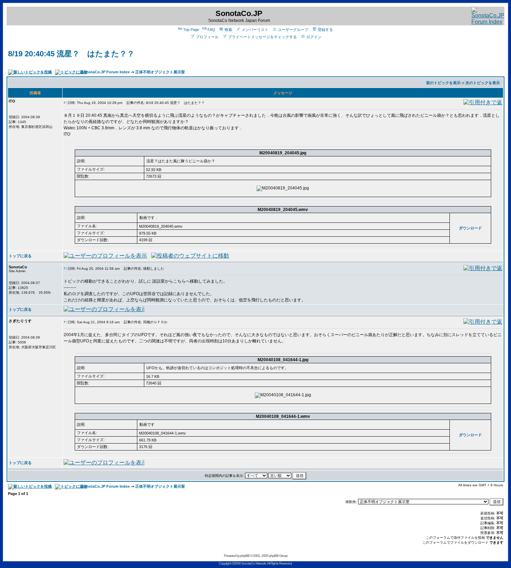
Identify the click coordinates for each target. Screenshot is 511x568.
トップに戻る (20, 256)
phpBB (245, 556)
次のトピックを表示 (482, 83)
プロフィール (207, 37)
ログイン (314, 37)
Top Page (191, 29)
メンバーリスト (255, 29)
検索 (228, 29)
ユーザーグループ (293, 29)
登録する (325, 29)
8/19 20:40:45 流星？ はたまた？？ (71, 53)
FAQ (211, 29)
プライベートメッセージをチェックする (262, 37)
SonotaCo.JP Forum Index (105, 72)
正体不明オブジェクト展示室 (160, 72)
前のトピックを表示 (443, 83)
